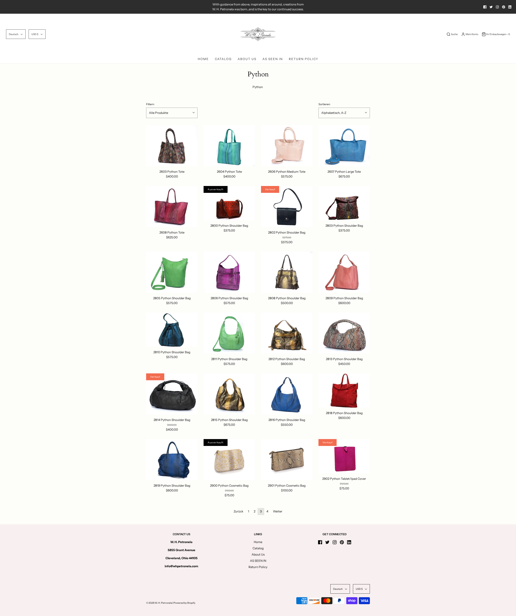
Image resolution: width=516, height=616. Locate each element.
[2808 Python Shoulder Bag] (286, 272)
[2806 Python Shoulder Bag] (229, 272)
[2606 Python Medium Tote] (286, 145)
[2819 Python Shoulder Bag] (172, 459)
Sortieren (324, 104)
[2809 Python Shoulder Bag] (344, 272)
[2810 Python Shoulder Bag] (172, 330)
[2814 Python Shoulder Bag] (172, 393)
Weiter (277, 511)
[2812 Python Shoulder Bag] (286, 333)
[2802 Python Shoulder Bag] (286, 206)
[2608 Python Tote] (172, 206)
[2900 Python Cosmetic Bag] (229, 459)
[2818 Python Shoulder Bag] (344, 390)
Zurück (238, 511)
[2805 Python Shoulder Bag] (172, 272)
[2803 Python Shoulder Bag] (344, 203)
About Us (247, 59)
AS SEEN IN (272, 59)
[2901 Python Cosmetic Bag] (286, 459)
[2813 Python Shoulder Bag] (344, 333)
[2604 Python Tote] (229, 145)
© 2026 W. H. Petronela (159, 602)
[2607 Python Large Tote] (344, 145)
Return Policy (303, 59)
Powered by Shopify (184, 602)
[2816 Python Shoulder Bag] (286, 393)
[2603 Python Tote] (172, 145)
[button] (16, 34)
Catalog (223, 59)
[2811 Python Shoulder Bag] (229, 333)
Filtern (150, 104)
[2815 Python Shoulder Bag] (229, 393)
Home (203, 59)
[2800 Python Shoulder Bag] (229, 203)
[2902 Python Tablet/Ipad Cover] (344, 456)
